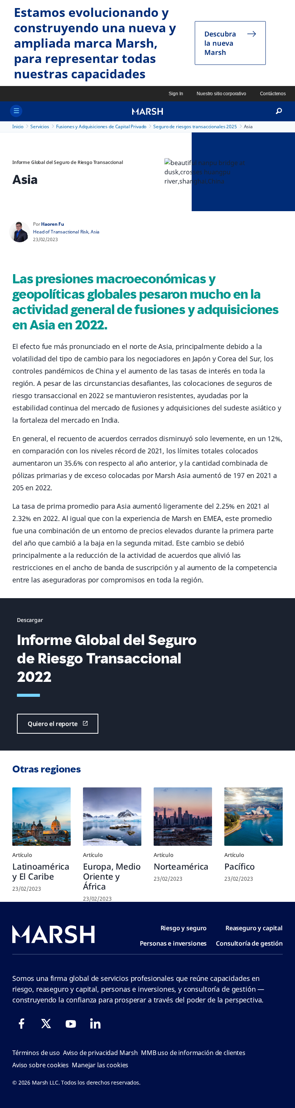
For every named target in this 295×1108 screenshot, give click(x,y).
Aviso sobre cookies (40, 1065)
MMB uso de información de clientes (193, 1052)
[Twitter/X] (46, 1023)
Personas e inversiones (173, 943)
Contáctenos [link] (273, 93)
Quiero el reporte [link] (53, 723)
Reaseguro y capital (254, 928)
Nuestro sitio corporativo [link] (221, 93)
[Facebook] (21, 1023)
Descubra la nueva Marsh (220, 43)
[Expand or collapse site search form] (279, 111)
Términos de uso (36, 1052)
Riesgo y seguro (184, 928)
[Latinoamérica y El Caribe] (41, 816)
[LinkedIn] (95, 1023)
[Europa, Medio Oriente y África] (112, 816)
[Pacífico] (253, 816)
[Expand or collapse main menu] (16, 111)
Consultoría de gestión (249, 943)
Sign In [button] (176, 93)
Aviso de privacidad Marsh (100, 1052)
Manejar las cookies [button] (100, 1065)
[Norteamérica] (183, 816)
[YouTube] (70, 1023)
